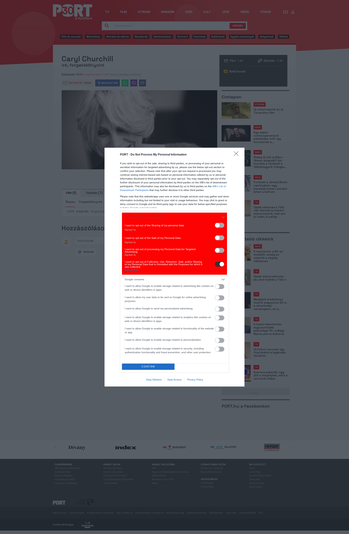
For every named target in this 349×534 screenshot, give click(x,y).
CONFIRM (148, 366)
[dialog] (174, 267)
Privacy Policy (195, 379)
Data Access (174, 379)
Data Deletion (154, 379)
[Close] (237, 154)
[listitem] (174, 217)
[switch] (219, 225)
